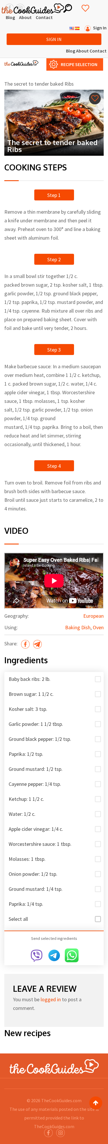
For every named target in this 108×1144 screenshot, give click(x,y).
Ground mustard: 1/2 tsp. (35, 769)
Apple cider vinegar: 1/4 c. (36, 829)
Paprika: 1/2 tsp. (26, 754)
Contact (44, 17)
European (93, 616)
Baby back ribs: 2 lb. (29, 679)
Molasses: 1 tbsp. (27, 859)
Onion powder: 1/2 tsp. (33, 874)
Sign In (54, 39)
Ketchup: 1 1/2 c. (26, 799)
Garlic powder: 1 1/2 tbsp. (36, 724)
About (25, 17)
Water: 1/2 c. (22, 814)
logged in (51, 999)
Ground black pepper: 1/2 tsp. (40, 739)
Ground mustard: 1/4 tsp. (35, 889)
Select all (18, 919)
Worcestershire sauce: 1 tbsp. (40, 844)
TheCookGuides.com (61, 1100)
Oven (98, 627)
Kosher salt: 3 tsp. (28, 709)
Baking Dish (77, 627)
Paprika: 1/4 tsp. (26, 904)
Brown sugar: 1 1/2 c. (31, 694)
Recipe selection (79, 64)
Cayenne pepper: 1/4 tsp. (35, 784)
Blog (10, 17)
